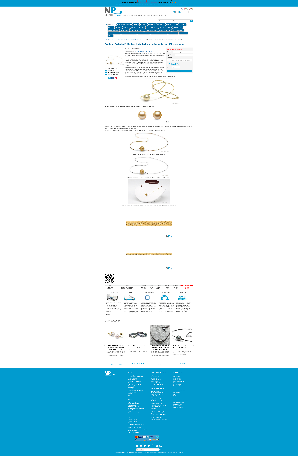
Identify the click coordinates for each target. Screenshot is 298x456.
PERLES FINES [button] (124, 30)
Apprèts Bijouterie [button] (164, 30)
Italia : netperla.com (178, 404)
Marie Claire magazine (133, 403)
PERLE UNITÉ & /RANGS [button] (165, 27)
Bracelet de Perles (155, 395)
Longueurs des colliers (156, 382)
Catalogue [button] (111, 24)
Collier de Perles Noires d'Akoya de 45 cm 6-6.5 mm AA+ (138, 347)
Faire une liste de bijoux (133, 432)
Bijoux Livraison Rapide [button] (124, 24)
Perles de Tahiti (177, 378)
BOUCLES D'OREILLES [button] (171, 24)
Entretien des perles (132, 422)
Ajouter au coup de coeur (114, 72)
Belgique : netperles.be (178, 405)
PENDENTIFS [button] (160, 24)
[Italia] (187, 8)
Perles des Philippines (178, 381)
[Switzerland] (190, 8)
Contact (130, 393)
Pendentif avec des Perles (157, 394)
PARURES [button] (182, 24)
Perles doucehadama (178, 384)
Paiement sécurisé (132, 378)
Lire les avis (111, 70)
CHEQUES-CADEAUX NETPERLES (159, 419)
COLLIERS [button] (143, 24)
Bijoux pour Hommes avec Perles (158, 405)
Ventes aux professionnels (134, 381)
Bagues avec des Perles (156, 400)
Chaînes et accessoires (156, 417)
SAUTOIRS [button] (118, 27)
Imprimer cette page (113, 74)
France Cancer (176, 392)
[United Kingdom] (185, 8)
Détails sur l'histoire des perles (158, 384)
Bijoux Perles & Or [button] (113, 33)
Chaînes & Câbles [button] (177, 30)
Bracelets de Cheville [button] (137, 27)
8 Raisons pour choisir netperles (135, 390)
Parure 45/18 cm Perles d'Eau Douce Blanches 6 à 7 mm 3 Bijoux (182, 347)
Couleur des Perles (155, 376)
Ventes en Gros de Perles (156, 403)
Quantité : (169, 67)
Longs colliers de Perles (156, 399)
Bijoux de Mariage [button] (143, 33)
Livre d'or (130, 411)
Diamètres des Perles (156, 379)
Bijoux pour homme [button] (150, 30)
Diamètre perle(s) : (169, 55)
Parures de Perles (155, 397)
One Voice (175, 395)
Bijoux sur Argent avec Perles (157, 411)
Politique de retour (132, 430)
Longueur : (169, 57)
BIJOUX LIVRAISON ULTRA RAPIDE (148, 2)
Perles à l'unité (154, 402)
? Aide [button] (110, 35)
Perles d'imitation (155, 381)
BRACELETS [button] (151, 24)
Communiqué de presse (133, 406)
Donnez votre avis (112, 68)
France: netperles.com (178, 402)
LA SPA (175, 394)
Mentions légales (132, 375)
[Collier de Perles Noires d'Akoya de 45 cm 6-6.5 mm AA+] (138, 334)
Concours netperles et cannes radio (136, 408)
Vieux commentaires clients (134, 413)
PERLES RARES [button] (177, 27)
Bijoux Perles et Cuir (155, 406)
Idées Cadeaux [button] (173, 33)
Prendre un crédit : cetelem (134, 426)
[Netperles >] (106, 39)
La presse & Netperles (133, 402)
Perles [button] (136, 24)
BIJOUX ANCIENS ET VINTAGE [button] (158, 33)
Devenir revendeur (132, 379)
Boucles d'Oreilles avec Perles (158, 392)
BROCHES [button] (125, 27)
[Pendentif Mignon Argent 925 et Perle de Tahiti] (160, 334)
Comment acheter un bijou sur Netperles (137, 429)
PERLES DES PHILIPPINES (143, 51)
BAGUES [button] (110, 27)
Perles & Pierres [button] (113, 30)
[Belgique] (192, 8)
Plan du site (130, 382)
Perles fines (153, 408)
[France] (182, 8)
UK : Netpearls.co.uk (178, 407)
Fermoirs (153, 416)
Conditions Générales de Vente (135, 376)
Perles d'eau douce (177, 382)
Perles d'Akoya (176, 376)
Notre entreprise (132, 385)
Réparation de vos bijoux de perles (136, 424)
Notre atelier (131, 389)
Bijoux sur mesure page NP (134, 427)
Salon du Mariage (132, 409)
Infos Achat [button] (182, 33)
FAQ (129, 395)
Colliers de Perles (155, 391)
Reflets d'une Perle (155, 378)
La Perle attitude (132, 405)
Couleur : (169, 51)
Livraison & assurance (133, 419)
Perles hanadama (177, 385)
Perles (174, 375)
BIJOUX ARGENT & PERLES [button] (128, 33)
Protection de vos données (134, 384)
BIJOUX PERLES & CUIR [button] (136, 30)
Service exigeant (132, 392)
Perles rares (153, 409)
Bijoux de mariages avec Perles (158, 413)
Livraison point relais (133, 421)
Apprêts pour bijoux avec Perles (158, 414)
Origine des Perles (155, 375)
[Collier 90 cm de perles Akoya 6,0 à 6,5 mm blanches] (115, 334)
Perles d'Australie (177, 379)
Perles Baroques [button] (151, 27)
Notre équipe (131, 387)
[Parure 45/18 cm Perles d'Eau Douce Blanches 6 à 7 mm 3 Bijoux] (182, 334)
